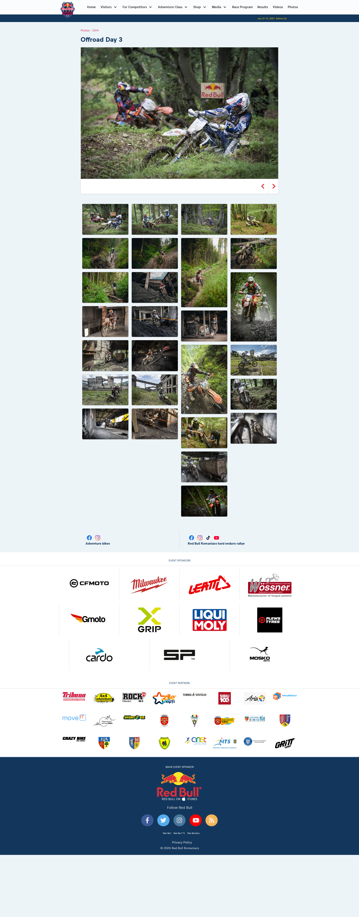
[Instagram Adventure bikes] (97, 537)
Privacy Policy (182, 842)
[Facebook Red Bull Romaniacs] (192, 537)
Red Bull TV (179, 833)
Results (262, 7)
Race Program (242, 7)
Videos (278, 7)
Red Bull (167, 833)
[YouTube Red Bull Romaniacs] (216, 537)
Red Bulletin (193, 833)
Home (91, 7)
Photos (293, 7)
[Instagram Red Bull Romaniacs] (200, 537)
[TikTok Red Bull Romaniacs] (208, 537)
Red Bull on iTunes (179, 799)
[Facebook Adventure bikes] (90, 537)
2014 (95, 30)
